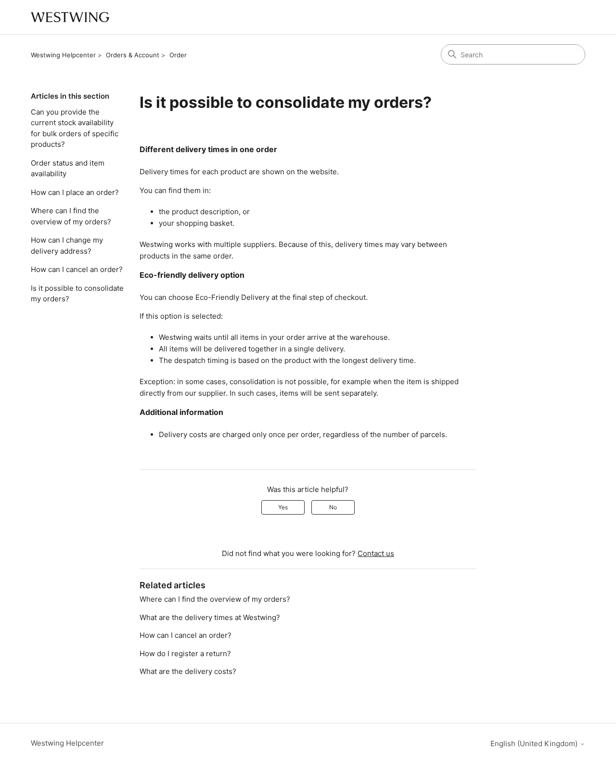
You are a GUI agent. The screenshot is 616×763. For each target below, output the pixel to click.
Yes (283, 507)
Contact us (376, 553)
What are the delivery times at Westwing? (210, 617)
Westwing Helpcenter (63, 55)
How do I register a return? (185, 653)
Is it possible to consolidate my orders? (77, 294)
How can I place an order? (75, 192)
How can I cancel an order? (77, 269)
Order (178, 55)
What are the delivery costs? (188, 671)
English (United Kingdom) (534, 743)
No (333, 507)
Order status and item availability (67, 168)
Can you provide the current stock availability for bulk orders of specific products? (74, 128)
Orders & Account (132, 55)
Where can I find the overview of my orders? (71, 216)
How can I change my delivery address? (67, 245)
